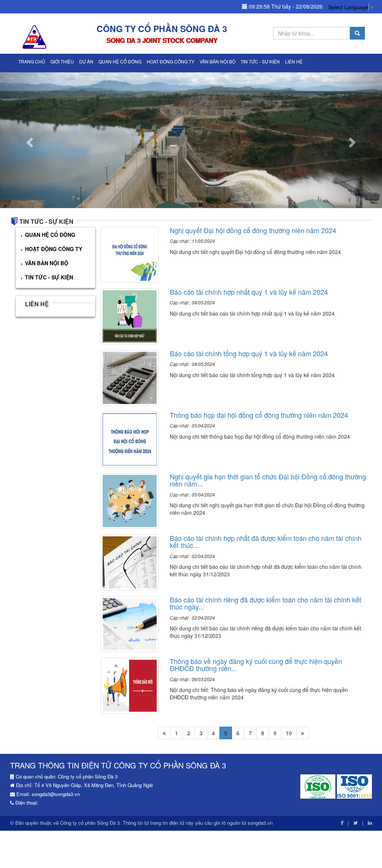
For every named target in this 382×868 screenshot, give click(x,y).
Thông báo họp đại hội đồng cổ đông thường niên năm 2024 (259, 415)
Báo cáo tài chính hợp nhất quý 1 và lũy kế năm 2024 (249, 292)
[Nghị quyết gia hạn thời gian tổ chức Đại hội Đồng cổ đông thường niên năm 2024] (130, 500)
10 (289, 733)
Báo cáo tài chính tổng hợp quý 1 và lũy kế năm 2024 (249, 353)
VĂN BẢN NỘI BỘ (217, 61)
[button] (28, 140)
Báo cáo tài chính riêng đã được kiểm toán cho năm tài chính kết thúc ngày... (265, 603)
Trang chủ (31, 61)
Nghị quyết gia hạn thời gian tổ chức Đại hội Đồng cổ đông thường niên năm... (268, 480)
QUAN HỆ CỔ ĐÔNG (119, 61)
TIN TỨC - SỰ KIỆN (260, 61)
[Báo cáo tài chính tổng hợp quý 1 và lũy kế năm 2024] (130, 376)
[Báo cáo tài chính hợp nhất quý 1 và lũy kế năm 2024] (130, 315)
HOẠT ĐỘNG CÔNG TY (170, 61)
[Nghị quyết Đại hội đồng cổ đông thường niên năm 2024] (130, 253)
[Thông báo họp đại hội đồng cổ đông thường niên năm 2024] (130, 438)
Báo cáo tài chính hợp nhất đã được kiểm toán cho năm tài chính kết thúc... (265, 541)
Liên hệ (294, 61)
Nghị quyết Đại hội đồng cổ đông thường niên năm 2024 (253, 230)
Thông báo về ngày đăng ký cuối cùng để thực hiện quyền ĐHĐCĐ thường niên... (256, 664)
